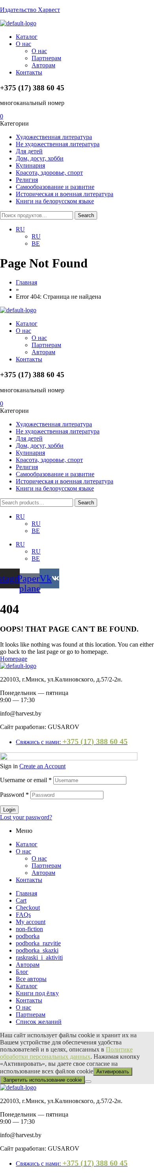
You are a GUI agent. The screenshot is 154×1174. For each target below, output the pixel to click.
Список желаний (39, 1021)
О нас (23, 851)
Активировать (112, 1072)
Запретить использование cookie (42, 1080)
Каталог (27, 844)
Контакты (29, 879)
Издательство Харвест (30, 9)
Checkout (28, 907)
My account (30, 921)
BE (36, 530)
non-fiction (29, 929)
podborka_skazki (37, 950)
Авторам (43, 872)
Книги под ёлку (37, 993)
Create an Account (42, 766)
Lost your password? (26, 817)
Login (9, 810)
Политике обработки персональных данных (66, 1053)
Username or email (26, 780)
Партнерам (46, 865)
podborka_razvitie (38, 943)
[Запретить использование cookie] (88, 1081)
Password (14, 794)
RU (20, 516)
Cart (21, 900)
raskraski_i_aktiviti (39, 957)
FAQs (23, 914)
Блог (22, 971)
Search (86, 215)
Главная (26, 893)
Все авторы (31, 978)
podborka (27, 936)
